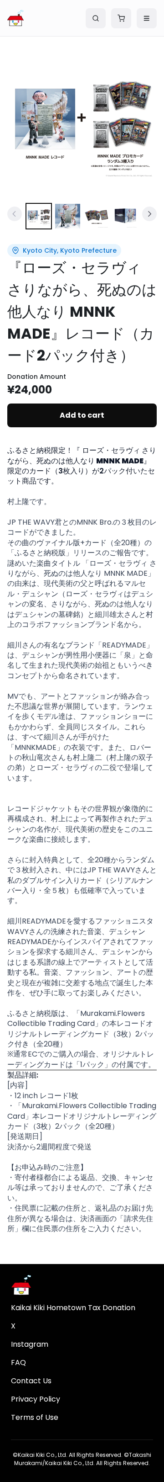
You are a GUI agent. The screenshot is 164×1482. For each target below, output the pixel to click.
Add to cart (82, 415)
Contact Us (31, 1381)
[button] (82, 123)
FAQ (18, 1362)
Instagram (29, 1344)
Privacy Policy (35, 1399)
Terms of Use (34, 1417)
